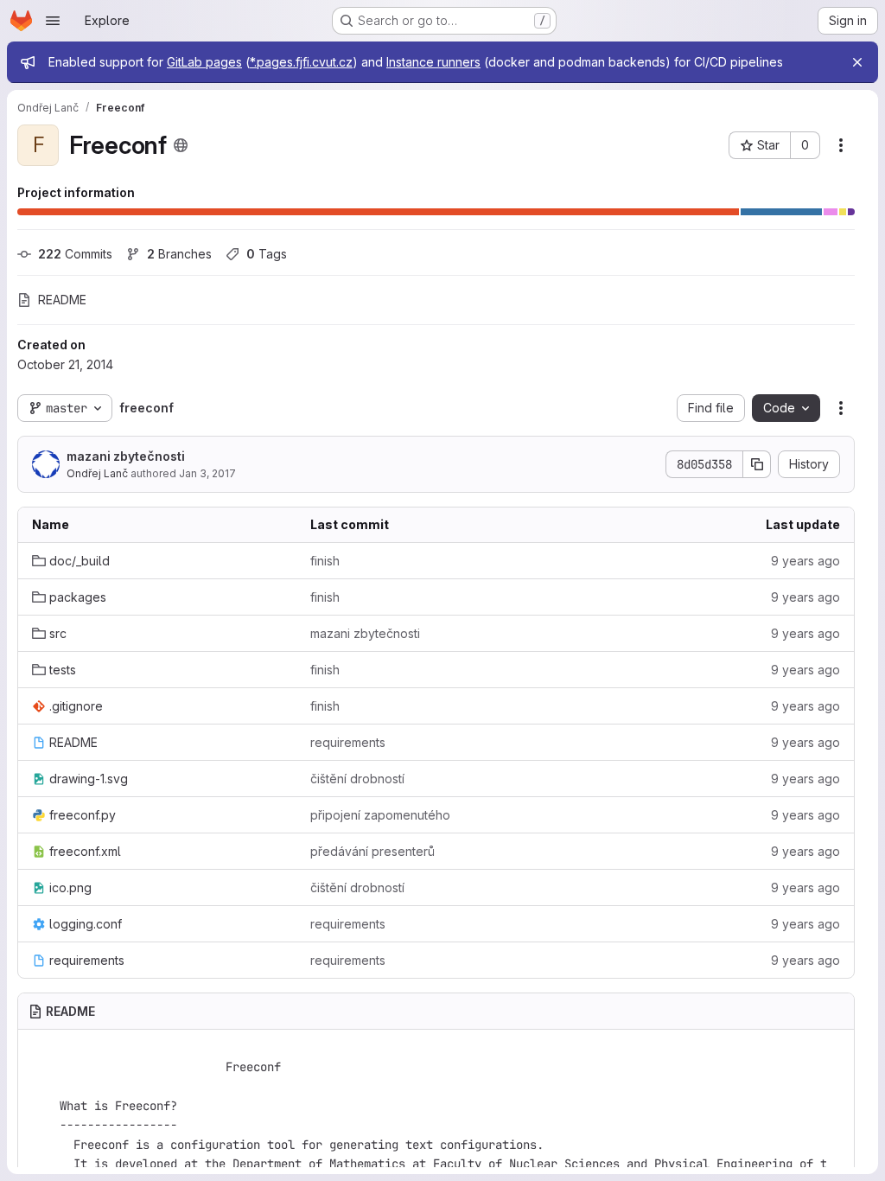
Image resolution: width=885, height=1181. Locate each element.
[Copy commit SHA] (757, 464)
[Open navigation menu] (53, 21)
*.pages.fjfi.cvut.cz (301, 61)
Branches (179, 253)
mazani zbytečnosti (126, 456)
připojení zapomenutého (380, 815)
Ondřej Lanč (97, 473)
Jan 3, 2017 (207, 473)
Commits (75, 253)
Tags (266, 253)
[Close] (857, 62)
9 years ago (805, 560)
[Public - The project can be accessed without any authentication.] (181, 145)
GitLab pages (204, 61)
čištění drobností (357, 778)
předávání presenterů (372, 851)
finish (325, 560)
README (62, 299)
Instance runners (433, 61)
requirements (347, 742)
